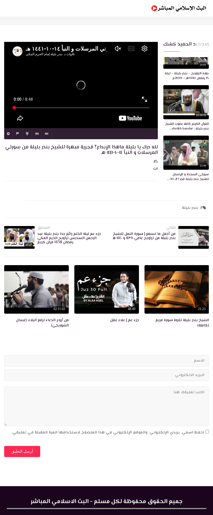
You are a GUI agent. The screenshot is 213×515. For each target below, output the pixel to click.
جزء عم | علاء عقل (124, 320)
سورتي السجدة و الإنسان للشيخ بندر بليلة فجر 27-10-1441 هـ (189, 177)
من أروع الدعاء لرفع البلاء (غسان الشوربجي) (42, 323)
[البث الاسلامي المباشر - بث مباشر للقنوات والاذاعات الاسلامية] (178, 8)
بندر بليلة (190, 208)
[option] (177, 297)
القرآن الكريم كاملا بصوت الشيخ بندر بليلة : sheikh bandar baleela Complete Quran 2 (187, 126)
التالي (47, 133)
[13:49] (186, 153)
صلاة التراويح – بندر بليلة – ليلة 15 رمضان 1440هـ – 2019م (187, 76)
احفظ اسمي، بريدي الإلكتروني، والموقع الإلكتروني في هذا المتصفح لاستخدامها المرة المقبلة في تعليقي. (107, 433)
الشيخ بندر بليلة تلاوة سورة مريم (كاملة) (182, 323)
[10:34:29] (186, 102)
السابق (37, 133)
